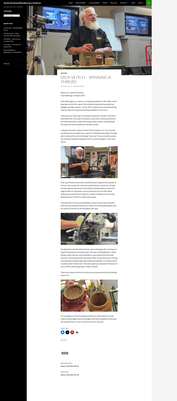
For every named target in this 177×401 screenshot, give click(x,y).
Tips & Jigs (113, 3)
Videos (104, 3)
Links (133, 3)
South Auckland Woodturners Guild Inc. (23, 3)
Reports (64, 73)
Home (71, 3)
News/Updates (81, 3)
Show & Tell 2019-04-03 (70, 364)
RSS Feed (6, 64)
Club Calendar (94, 3)
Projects (123, 3)
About (140, 3)
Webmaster (79, 86)
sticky (65, 353)
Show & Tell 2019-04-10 (70, 373)
